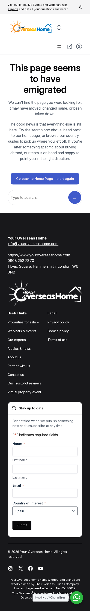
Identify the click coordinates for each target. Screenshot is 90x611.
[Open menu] (59, 46)
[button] (80, 7)
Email (18, 485)
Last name (19, 477)
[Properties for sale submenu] (38, 322)
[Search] (74, 197)
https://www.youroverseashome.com (39, 255)
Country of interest (29, 503)
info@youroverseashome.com (33, 243)
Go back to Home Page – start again (45, 179)
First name (19, 460)
